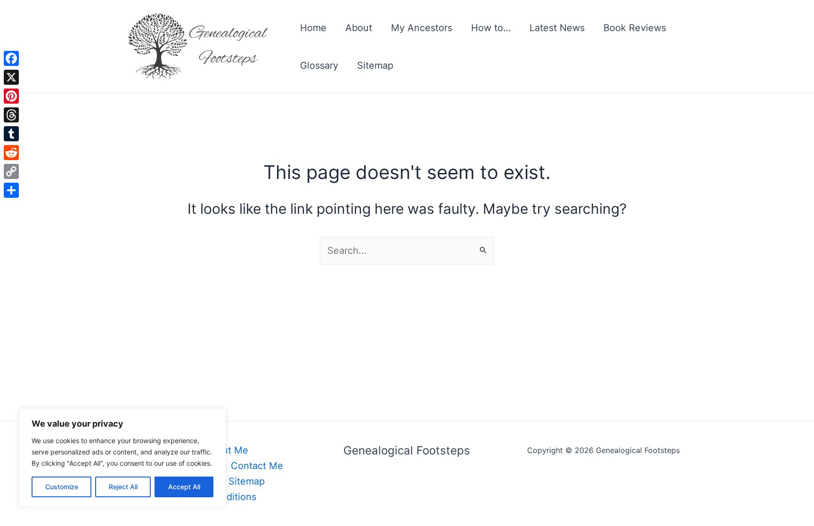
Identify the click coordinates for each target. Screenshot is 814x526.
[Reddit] (11, 152)
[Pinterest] (11, 96)
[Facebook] (11, 58)
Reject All (123, 487)
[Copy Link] (11, 171)
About (358, 27)
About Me (226, 450)
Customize (61, 487)
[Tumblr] (11, 133)
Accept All (184, 487)
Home (313, 27)
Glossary (319, 65)
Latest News (557, 27)
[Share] (11, 190)
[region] (122, 457)
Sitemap (375, 65)
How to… (491, 27)
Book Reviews (634, 27)
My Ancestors (421, 27)
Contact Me (257, 465)
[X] (11, 77)
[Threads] (11, 114)
